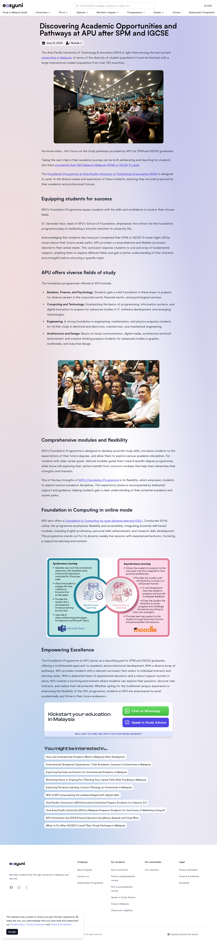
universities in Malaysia (56, 57)
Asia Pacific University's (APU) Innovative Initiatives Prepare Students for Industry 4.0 (96, 802)
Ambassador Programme (201, 12)
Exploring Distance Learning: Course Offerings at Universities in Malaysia (89, 787)
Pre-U (62, 12)
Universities (41, 12)
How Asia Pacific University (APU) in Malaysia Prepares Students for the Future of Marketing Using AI (105, 810)
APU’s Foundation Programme (99, 480)
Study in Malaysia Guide (15, 12)
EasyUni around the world (184, 934)
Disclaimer (184, 882)
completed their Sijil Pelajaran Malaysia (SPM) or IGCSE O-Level (97, 165)
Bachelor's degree (106, 12)
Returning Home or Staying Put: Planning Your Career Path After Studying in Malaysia (96, 779)
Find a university (119, 869)
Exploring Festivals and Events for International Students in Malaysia (86, 772)
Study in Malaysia (120, 903)
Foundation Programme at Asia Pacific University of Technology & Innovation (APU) (102, 174)
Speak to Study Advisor (149, 722)
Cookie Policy (17, 924)
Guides (157, 12)
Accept (12, 931)
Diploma (81, 12)
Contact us (83, 876)
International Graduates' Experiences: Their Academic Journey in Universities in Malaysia (98, 764)
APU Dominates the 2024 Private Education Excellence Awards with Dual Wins (92, 817)
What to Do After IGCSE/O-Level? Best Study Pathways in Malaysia (85, 825)
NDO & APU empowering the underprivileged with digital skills (82, 795)
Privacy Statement (36, 924)
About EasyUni (84, 869)
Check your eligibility (121, 910)
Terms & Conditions (61, 924)
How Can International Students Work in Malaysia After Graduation (85, 756)
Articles (176, 12)
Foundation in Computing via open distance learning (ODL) (103, 520)
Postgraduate (134, 12)
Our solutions (152, 869)
